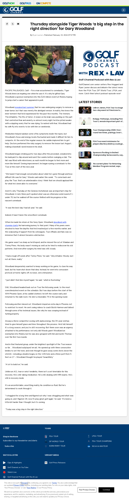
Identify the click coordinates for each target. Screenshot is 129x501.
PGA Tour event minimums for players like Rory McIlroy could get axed (108, 142)
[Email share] (18, 24)
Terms (54, 483)
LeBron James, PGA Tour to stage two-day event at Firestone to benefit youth (108, 109)
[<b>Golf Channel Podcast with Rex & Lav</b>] (101, 63)
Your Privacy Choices (87, 490)
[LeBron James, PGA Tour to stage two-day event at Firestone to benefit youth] (85, 110)
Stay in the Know (10, 436)
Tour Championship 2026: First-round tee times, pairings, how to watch (108, 131)
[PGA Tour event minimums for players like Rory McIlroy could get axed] (85, 143)
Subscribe (9, 446)
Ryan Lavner (38, 35)
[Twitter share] (13, 24)
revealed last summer (24, 107)
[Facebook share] (7, 24)
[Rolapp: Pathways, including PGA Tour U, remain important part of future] (85, 121)
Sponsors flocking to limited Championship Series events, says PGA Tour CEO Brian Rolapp (108, 153)
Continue (106, 490)
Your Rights (31, 488)
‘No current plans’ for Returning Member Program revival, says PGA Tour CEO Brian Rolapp (107, 165)
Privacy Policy (18, 485)
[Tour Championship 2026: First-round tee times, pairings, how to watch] (85, 132)
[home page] (13, 10)
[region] (64, 490)
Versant (24, 483)
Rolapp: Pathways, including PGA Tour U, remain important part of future (108, 120)
